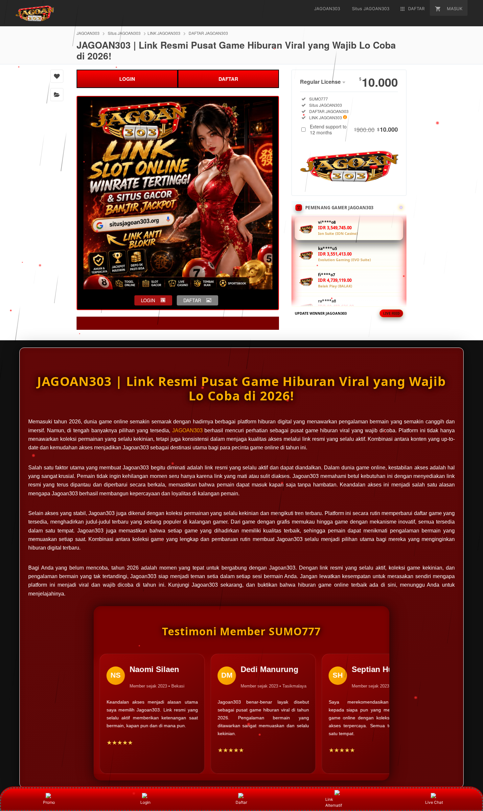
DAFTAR (228, 78)
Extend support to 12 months (354, 129)
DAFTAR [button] (192, 300)
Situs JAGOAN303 (124, 33)
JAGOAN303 (88, 33)
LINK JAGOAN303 (164, 33)
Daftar (241, 802)
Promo (49, 802)
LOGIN (127, 78)
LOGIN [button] (148, 300)
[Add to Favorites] (56, 76)
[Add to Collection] (56, 94)
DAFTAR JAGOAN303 (208, 33)
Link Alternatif (333, 802)
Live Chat (434, 802)
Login (145, 802)
